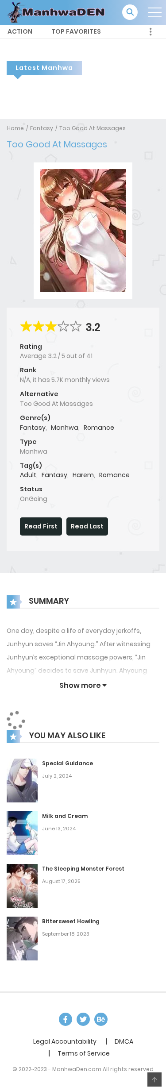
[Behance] (101, 1019)
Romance (99, 427)
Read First (41, 526)
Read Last (87, 526)
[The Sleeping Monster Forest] (22, 885)
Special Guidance (67, 763)
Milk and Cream (65, 816)
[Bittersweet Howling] (22, 937)
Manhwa (64, 427)
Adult (28, 474)
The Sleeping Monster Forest (83, 868)
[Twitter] (83, 1019)
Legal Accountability (65, 1041)
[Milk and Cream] (22, 832)
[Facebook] (65, 1019)
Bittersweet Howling (71, 921)
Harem (83, 474)
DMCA (124, 1041)
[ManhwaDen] (58, 12)
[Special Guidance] (22, 779)
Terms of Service (84, 1053)
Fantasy (41, 128)
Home (15, 128)
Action (20, 31)
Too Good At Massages (92, 128)
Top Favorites (76, 31)
